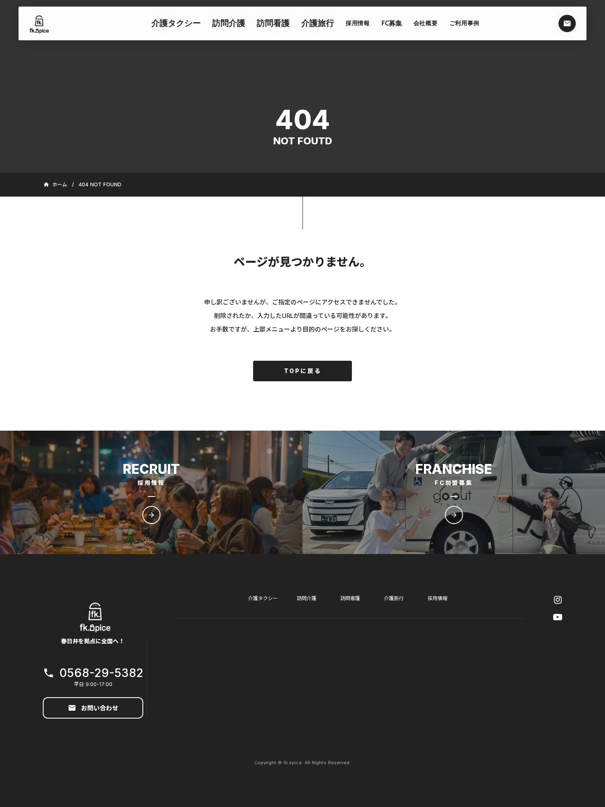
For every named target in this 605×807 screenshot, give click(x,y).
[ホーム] (39, 23)
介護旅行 (394, 598)
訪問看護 (350, 598)
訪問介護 (306, 598)
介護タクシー (176, 24)
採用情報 (437, 598)
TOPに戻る (302, 370)
